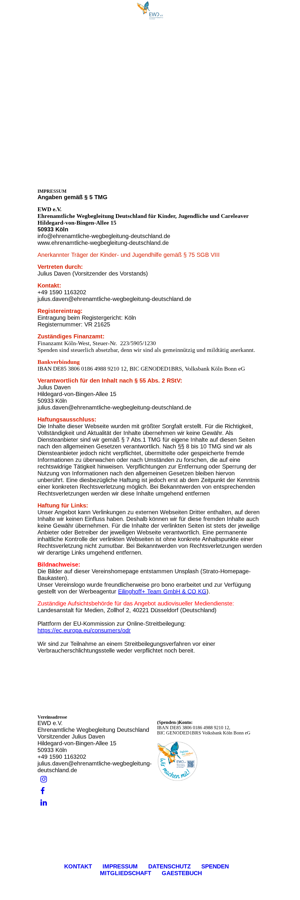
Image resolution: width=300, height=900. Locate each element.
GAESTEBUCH (182, 873)
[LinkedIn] (43, 803)
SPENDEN (216, 866)
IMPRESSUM (120, 866)
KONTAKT (78, 866)
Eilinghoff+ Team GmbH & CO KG (162, 591)
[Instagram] (43, 779)
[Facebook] (42, 791)
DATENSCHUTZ (169, 866)
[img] (150, 10)
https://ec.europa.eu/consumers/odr (84, 630)
